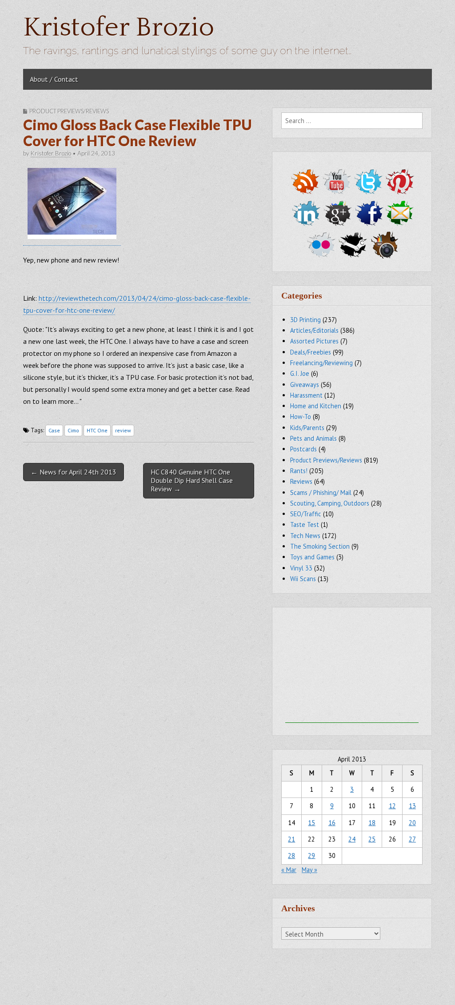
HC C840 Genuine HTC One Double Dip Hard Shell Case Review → (192, 480)
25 (371, 839)
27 (412, 839)
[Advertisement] (352, 667)
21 (291, 839)
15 (311, 822)
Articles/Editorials (314, 330)
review (123, 430)
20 (412, 822)
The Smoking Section (320, 546)
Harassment (306, 395)
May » (309, 869)
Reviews (301, 481)
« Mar (288, 869)
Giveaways (304, 384)
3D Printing (305, 319)
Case (54, 430)
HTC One (97, 430)
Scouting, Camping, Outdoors (329, 503)
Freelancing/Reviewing (321, 363)
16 (331, 822)
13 (412, 806)
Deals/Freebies (310, 352)
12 (392, 806)
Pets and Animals (313, 438)
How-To (300, 416)
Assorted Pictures (314, 341)
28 (291, 855)
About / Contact (54, 79)
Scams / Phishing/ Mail (320, 492)
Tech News (305, 535)
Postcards (303, 449)
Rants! (298, 471)
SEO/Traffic (305, 514)
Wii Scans (303, 578)
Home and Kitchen (315, 406)
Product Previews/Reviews (69, 111)
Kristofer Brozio (118, 28)
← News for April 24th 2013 (73, 471)
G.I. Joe (299, 373)
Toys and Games (312, 557)
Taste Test (304, 524)
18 (371, 822)
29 (311, 855)
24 (351, 839)
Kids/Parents (307, 427)
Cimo (73, 430)
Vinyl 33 (301, 568)
